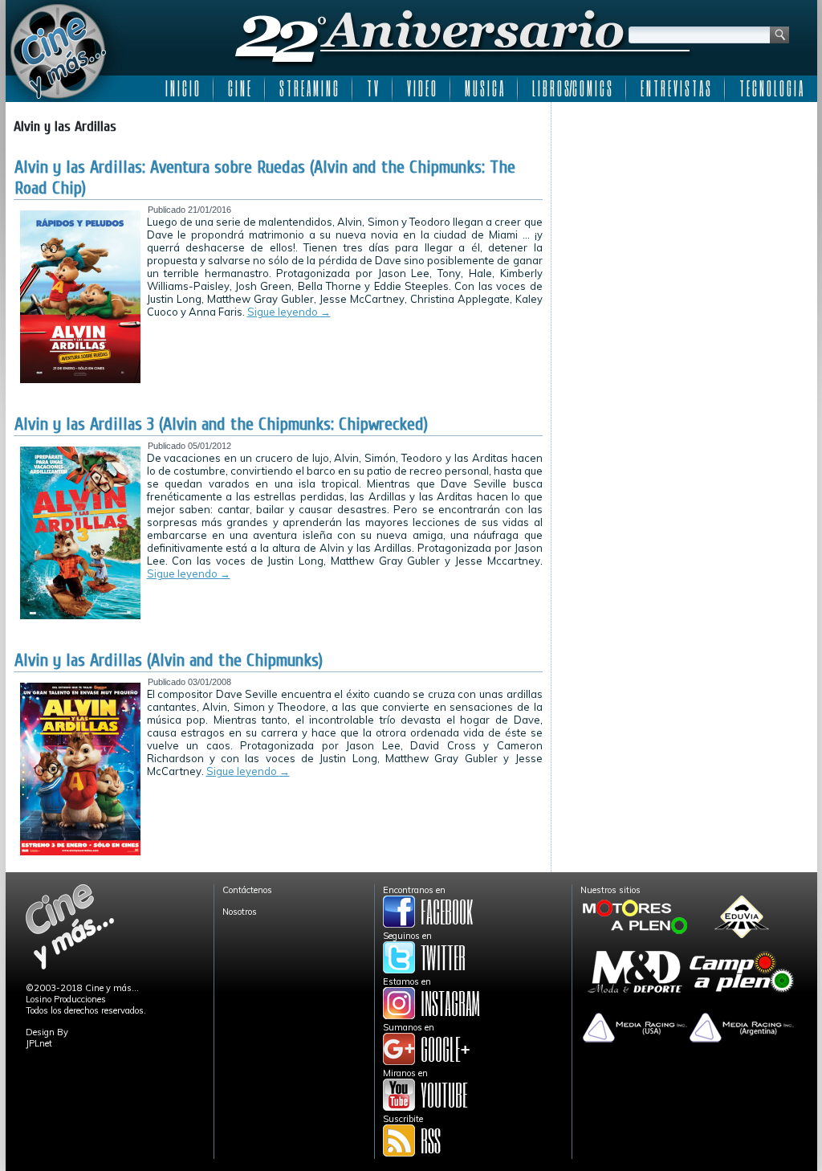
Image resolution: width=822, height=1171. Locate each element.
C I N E (239, 88)
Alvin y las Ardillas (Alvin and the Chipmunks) (168, 660)
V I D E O (421, 88)
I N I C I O (182, 88)
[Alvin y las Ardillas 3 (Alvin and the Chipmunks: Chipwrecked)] (80, 616)
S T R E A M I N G (308, 88)
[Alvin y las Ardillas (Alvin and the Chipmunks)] (80, 852)
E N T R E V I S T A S (675, 88)
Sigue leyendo (289, 311)
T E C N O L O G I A (771, 88)
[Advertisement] (684, 210)
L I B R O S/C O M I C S (572, 88)
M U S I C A (484, 88)
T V (372, 88)
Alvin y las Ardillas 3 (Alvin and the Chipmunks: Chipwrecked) (221, 424)
